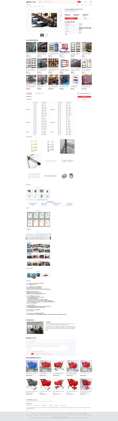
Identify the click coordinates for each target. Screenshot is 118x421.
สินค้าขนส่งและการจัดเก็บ (36, 6)
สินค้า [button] (40, 1)
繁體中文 (38, 415)
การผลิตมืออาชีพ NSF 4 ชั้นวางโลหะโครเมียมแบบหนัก (75, 86)
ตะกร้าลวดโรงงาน (29, 405)
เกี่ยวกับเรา (33, 413)
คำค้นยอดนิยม (62, 413)
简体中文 (34, 415)
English (31, 415)
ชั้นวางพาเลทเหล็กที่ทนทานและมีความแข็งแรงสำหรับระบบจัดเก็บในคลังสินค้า (53, 86)
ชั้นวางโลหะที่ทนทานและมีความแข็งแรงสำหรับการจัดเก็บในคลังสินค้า (30, 70)
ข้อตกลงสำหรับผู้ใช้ (41, 413)
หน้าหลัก (27, 6)
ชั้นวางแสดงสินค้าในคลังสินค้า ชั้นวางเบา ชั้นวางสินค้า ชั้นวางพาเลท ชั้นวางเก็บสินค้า (53, 54)
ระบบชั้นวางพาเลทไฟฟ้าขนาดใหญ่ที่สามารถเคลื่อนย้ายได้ (53, 70)
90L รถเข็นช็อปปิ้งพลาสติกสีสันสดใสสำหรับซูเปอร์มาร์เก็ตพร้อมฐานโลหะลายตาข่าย (71, 374)
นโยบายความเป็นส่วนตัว (48, 413)
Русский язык (61, 415)
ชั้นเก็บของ (43, 6)
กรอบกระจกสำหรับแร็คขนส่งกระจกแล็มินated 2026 (64, 54)
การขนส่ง (30, 6)
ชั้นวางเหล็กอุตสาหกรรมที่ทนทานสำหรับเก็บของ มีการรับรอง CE (64, 86)
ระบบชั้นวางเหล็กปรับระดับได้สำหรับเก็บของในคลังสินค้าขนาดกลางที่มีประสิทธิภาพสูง (86, 54)
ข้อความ (37, 413)
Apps (86, 4)
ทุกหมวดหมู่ (28, 4)
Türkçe (81, 415)
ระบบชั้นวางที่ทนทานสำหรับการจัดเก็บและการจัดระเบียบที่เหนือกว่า (31, 86)
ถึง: (30, 343)
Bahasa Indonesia (89, 415)
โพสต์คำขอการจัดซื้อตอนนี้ (46, 353)
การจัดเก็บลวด (51, 405)
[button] (76, 1)
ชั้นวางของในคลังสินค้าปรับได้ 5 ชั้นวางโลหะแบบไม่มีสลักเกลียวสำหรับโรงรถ (86, 70)
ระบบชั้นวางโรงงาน (63, 405)
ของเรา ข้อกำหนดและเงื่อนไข (85, 417)
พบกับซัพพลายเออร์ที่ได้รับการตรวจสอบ (70, 413)
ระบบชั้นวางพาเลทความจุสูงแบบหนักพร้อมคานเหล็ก (42, 86)
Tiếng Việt (84, 415)
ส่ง (32, 353)
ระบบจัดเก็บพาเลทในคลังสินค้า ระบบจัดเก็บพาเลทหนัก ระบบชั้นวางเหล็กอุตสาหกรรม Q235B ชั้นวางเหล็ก (76, 70)
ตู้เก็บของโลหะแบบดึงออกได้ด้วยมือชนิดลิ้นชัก (31, 54)
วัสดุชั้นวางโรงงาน (36, 405)
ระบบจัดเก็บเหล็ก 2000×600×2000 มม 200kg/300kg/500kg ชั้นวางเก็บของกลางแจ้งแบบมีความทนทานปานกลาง (64, 70)
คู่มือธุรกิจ (81, 413)
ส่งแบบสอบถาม (71, 18)
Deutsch (51, 415)
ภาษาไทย (78, 415)
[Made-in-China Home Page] (31, 2)
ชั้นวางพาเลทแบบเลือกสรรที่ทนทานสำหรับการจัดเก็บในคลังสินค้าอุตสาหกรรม (87, 86)
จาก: (30, 341)
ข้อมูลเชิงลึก (77, 413)
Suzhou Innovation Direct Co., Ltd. (71, 10)
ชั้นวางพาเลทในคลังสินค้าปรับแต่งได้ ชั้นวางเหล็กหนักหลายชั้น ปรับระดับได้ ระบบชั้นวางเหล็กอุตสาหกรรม (42, 70)
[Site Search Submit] (79, 2)
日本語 (41, 415)
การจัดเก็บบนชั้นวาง (44, 405)
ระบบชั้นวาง (56, 405)
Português (54, 415)
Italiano (58, 415)
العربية (68, 415)
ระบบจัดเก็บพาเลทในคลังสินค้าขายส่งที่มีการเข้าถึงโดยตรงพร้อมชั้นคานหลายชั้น (42, 54)
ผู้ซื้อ (77, 4)
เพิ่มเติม (27, 410)
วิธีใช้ (82, 4)
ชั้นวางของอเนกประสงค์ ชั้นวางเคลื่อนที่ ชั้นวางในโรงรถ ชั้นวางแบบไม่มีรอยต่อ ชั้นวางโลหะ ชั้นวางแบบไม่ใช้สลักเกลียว (76, 54)
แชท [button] (86, 18)
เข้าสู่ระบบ (90, 2)
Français (44, 415)
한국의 (65, 415)
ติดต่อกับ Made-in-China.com (55, 413)
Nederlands (71, 415)
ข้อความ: (29, 346)
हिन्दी (74, 415)
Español (47, 415)
